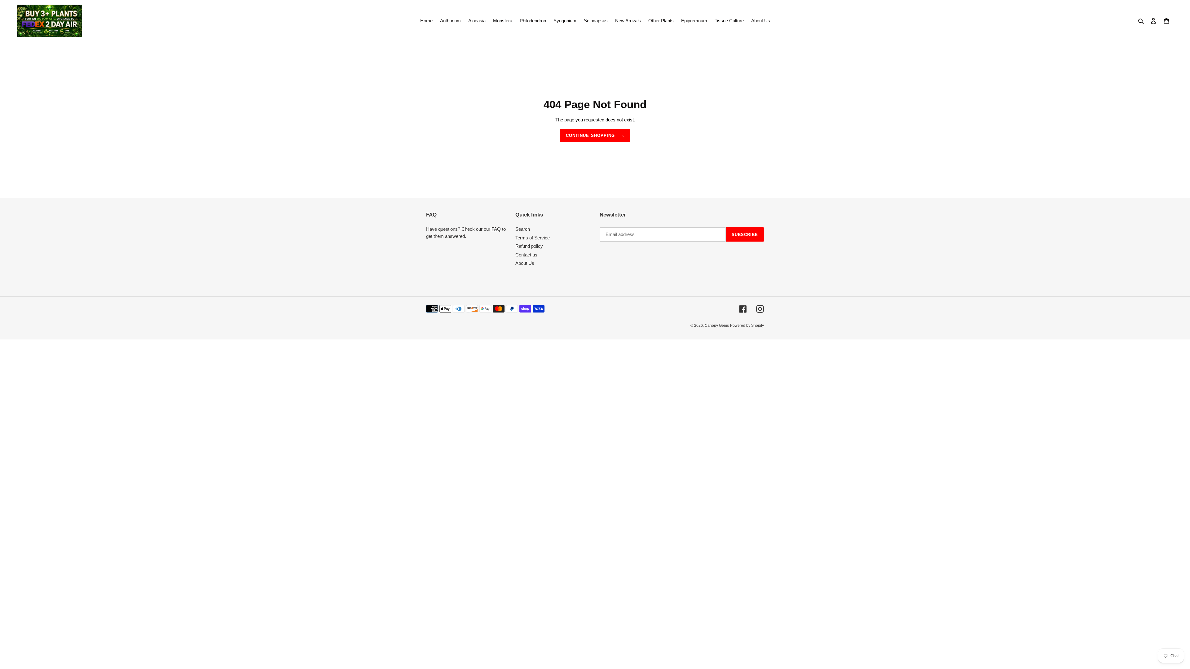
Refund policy (529, 246)
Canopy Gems (717, 325)
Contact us (526, 254)
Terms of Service (532, 237)
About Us (524, 263)
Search (522, 229)
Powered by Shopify (747, 325)
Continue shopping (590, 135)
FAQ (496, 229)
